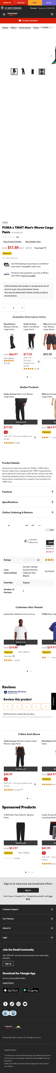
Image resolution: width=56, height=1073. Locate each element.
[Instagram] (18, 1004)
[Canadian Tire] (7, 2)
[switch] (28, 541)
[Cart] (52, 14)
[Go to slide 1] (14, 71)
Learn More (8, 982)
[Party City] (49, 2)
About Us (7, 928)
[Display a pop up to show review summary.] (22, 790)
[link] (11, 237)
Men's (14, 27)
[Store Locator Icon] (2, 8)
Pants (36, 27)
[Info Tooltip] (45, 248)
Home (5, 27)
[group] (8, 431)
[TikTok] (12, 1004)
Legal (5, 937)
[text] (12, 362)
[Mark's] (35, 2)
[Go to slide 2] (23, 71)
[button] (27, 377)
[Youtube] (25, 1004)
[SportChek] (21, 2)
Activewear (25, 27)
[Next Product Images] (51, 55)
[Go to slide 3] (32, 71)
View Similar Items (33, 241)
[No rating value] (9, 237)
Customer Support (10, 909)
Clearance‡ (7, 253)
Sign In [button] (28, 890)
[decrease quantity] (4, 307)
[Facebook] (5, 1004)
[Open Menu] (4, 15)
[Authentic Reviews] (15, 692)
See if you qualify (28, 275)
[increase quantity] (22, 307)
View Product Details (12, 241)
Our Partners (8, 919)
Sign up (8, 963)
